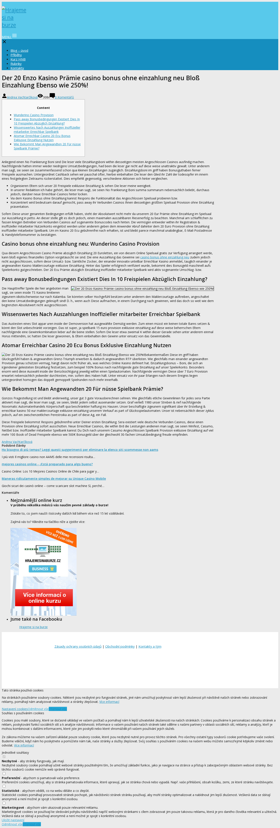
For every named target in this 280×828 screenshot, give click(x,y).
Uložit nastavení (13, 820)
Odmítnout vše (38, 709)
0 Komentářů (64, 97)
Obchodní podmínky (120, 646)
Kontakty (17, 68)
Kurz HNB (18, 59)
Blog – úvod (19, 50)
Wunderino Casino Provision (34, 115)
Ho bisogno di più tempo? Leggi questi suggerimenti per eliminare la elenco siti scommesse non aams (80, 450)
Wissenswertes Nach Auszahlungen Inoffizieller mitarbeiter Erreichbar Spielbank (47, 129)
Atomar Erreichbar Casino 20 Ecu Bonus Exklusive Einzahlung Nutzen (42, 138)
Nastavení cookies (15, 709)
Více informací (109, 702)
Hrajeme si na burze (33, 627)
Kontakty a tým (149, 646)
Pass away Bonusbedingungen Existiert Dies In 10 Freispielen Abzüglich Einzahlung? (47, 121)
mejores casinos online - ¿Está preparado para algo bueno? (47, 464)
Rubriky (16, 63)
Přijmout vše (58, 709)
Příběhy (16, 55)
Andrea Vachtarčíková (22, 97)
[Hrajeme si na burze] (15, 24)
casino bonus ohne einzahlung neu (164, 257)
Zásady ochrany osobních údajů (78, 646)
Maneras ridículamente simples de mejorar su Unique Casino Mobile (54, 478)
